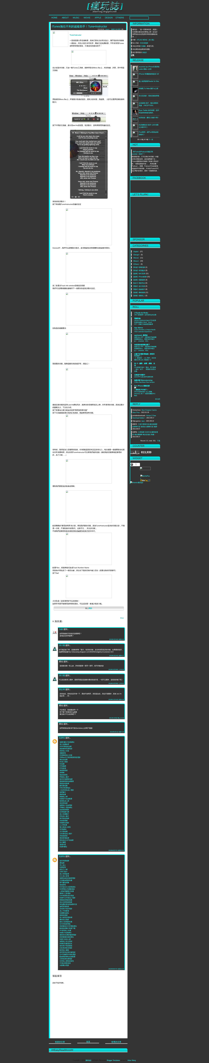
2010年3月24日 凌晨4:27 (116, 655)
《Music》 (136, 261)
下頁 (158, 441)
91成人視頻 (64, 762)
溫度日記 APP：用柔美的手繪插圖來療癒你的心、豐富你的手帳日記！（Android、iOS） (145, 339)
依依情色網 (63, 803)
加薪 (61, 629)
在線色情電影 (64, 809)
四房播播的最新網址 (67, 937)
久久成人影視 (64, 876)
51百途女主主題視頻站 (67, 887)
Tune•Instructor (75, 35)
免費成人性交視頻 (66, 941)
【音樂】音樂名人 (138, 295)
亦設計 (144, 52)
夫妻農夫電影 (64, 965)
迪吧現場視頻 (64, 906)
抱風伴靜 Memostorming (143, 380)
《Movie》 (136, 258)
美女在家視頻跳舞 (66, 902)
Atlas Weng (132, 1060)
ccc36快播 (63, 825)
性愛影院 (63, 867)
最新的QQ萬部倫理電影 (68, 935)
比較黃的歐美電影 (66, 948)
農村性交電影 (64, 919)
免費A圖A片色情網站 (67, 742)
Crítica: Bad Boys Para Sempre (144, 382)
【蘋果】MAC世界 (138, 273)
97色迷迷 (63, 768)
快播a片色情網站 (65, 932)
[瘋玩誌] (88, 1060)
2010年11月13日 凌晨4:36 (116, 699)
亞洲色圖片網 (64, 812)
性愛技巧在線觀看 (66, 799)
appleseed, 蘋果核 (141, 335)
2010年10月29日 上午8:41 (116, 683)
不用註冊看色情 (65, 963)
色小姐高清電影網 (66, 917)
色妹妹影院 (63, 775)
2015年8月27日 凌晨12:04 (116, 850)
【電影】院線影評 (138, 289)
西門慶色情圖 (64, 882)
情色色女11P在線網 (66, 840)
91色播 (62, 764)
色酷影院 (63, 753)
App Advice (138, 328)
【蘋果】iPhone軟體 (139, 277)
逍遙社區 (63, 844)
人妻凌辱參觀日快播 (67, 891)
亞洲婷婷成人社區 (66, 755)
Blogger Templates (113, 1060)
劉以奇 (62, 689)
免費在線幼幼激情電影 (67, 878)
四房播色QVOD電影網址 (68, 926)
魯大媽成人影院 (65, 827)
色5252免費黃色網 (66, 779)
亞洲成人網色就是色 (67, 961)
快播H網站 (63, 847)
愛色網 (62, 863)
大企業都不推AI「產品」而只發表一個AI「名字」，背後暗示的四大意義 (145, 369)
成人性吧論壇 (64, 874)
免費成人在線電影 (66, 805)
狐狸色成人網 (64, 801)
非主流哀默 (144, 43)
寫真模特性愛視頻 (66, 748)
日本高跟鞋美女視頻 (67, 895)
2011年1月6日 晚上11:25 (116, 718)
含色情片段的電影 (66, 908)
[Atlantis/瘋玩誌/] (145, 482)
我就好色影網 (64, 783)
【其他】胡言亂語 (138, 270)
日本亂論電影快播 (66, 880)
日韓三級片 (63, 871)
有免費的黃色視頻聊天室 (68, 904)
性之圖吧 (63, 842)
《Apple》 (135, 251)
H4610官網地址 (65, 788)
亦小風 (62, 645)
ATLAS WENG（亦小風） (146, 40)
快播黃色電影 (64, 823)
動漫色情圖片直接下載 (67, 928)
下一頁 (151, 139)
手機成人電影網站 (66, 807)
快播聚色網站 (64, 913)
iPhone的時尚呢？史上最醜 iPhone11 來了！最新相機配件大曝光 (144, 393)
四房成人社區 (64, 751)
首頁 (88, 1042)
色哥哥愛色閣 (64, 861)
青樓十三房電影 (65, 893)
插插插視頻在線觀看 (67, 781)
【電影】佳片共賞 (138, 286)
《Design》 (136, 255)
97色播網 (63, 766)
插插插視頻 (63, 770)
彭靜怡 (62, 738)
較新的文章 (60, 1042)
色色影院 (63, 885)
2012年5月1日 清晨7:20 (117, 732)
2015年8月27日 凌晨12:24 (116, 969)
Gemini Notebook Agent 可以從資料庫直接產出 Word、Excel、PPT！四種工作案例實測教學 (145, 322)
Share (122, 618)
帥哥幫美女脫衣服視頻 (67, 952)
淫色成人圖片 (64, 816)
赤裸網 (62, 772)
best (143, 421)
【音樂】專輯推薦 (138, 292)
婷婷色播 (63, 794)
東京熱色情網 (64, 818)
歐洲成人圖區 (64, 950)
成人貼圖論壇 (64, 744)
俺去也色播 (63, 759)
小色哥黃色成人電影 (67, 790)
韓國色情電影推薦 (66, 900)
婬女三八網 (63, 869)
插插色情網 (63, 915)
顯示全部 (157, 399)
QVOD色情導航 (65, 924)
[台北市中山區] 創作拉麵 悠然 (143, 377)
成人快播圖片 (64, 814)
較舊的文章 (116, 1042)
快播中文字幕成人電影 (67, 898)
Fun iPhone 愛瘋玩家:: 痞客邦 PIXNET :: (142, 388)
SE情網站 (63, 829)
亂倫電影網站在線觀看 (67, 956)
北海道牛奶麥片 (139, 375)
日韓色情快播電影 (66, 959)
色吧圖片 (63, 792)
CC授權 (143, 46)
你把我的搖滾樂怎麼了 (142, 344)
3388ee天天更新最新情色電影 (70, 757)
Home (54, 17)
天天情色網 (63, 831)
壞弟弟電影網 (64, 838)
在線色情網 (63, 820)
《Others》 (136, 264)
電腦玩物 (137, 318)
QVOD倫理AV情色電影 (68, 954)
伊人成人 (63, 865)
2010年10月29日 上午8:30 (116, 669)
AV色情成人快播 (65, 930)
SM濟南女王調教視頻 (67, 889)
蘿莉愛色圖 (63, 786)
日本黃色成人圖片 (66, 833)
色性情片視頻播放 (66, 946)
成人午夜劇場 (64, 911)
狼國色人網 (63, 796)
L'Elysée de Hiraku (141, 313)
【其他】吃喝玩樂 (138, 267)
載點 (90, 608)
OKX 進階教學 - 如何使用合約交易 (145, 315)
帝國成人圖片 (64, 777)
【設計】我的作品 (138, 283)
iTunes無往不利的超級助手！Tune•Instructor (79, 26)
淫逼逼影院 (63, 836)
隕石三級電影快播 (66, 922)
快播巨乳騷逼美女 (66, 943)
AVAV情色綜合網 (65, 746)
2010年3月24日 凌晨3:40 (116, 639)
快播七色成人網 (65, 939)
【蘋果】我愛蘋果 (138, 280)
